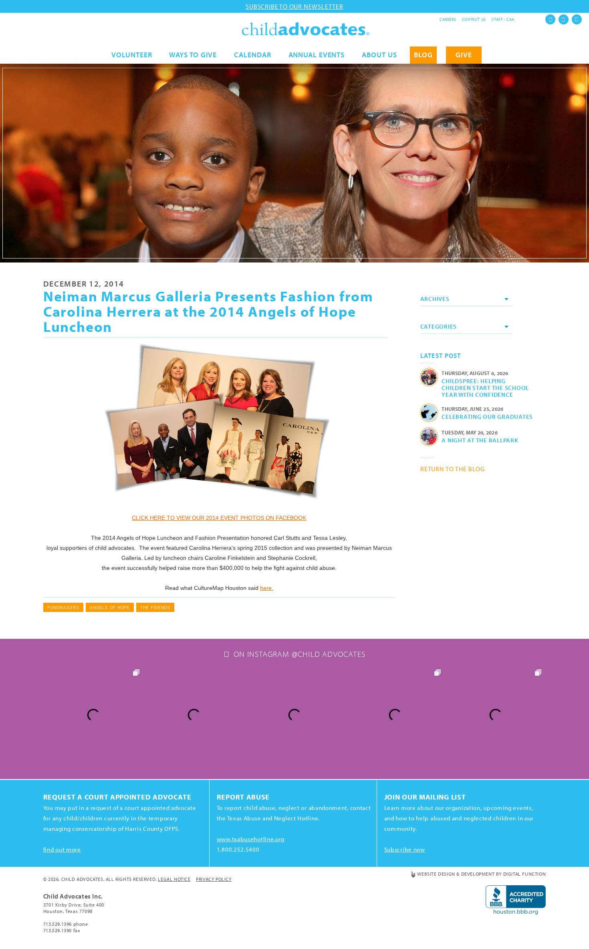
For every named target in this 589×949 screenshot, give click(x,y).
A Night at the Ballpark (480, 440)
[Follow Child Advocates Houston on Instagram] (564, 19)
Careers (448, 19)
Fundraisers (63, 607)
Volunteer (131, 54)
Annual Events (316, 54)
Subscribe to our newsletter (294, 6)
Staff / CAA (503, 19)
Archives (435, 299)
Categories (438, 326)
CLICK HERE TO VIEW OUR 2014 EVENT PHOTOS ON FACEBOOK (219, 518)
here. (266, 588)
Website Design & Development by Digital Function (481, 874)
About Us (379, 54)
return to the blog (452, 469)
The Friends (155, 607)
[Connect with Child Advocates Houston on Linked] (577, 19)
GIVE (464, 54)
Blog (423, 54)
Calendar (252, 54)
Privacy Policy (213, 879)
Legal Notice (174, 879)
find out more (62, 849)
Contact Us (474, 19)
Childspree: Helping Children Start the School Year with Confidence (485, 387)
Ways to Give (193, 54)
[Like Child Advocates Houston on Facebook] (550, 19)
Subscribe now (404, 849)
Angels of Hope (110, 607)
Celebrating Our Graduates (487, 416)
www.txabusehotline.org (250, 839)
